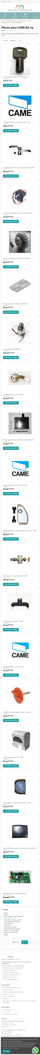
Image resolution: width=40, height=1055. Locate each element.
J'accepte (6, 1051)
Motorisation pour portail (10, 918)
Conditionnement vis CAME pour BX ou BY (16, 122)
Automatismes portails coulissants (13, 920)
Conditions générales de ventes (11, 987)
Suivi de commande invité (10, 1014)
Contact (3, 1)
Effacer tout (16, 942)
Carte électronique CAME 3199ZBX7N (15, 893)
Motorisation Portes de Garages (12, 928)
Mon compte (6, 1012)
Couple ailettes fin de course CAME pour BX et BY (18, 168)
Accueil (5, 909)
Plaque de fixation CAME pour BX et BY (15, 304)
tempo (5, 935)
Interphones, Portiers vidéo (11, 932)
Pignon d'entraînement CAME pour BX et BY (16, 258)
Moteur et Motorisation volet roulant (12, 968)
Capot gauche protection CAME (13, 621)
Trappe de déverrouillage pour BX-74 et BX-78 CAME (19, 530)
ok (25, 942)
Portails (6, 913)
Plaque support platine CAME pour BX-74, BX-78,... (18, 440)
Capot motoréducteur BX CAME (13, 757)
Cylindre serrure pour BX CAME (13, 394)
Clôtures (6, 914)
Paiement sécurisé (8, 994)
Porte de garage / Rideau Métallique (13, 916)
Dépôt (8, 1)
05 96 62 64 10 (5, 1026)
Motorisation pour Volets (10, 927)
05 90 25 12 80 (5, 1037)
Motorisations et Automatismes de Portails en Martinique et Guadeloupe (19, 1001)
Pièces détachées (9, 923)
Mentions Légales (8, 990)
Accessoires (7, 925)
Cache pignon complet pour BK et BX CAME (17, 803)
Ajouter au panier (11, 85)
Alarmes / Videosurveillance (11, 930)
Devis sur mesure (8, 996)
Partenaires (6, 998)
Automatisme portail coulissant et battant (13, 967)
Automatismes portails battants (12, 921)
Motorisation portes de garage (10, 972)
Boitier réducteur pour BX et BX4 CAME (15, 485)
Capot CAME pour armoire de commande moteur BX (19, 848)
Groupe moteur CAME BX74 (11, 349)
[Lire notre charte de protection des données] (14, 1046)
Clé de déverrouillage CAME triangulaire (15, 77)
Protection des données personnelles (13, 992)
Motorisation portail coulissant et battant (13, 965)
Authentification (7, 1009)
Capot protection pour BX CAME (13, 667)
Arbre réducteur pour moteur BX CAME (15, 576)
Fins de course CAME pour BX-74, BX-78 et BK (17, 213)
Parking (6, 934)
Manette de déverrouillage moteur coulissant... (17, 712)
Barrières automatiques (9, 970)
